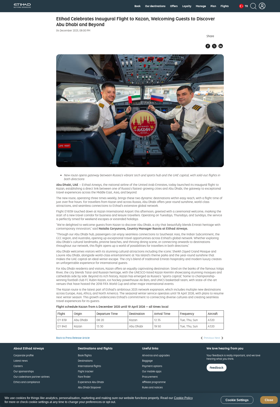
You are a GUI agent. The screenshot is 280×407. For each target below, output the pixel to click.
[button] (243, 6)
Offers (174, 6)
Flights (225, 6)
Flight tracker (86, 371)
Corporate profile (24, 355)
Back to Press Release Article (73, 338)
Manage (201, 6)
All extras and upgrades (156, 355)
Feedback (216, 367)
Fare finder (84, 376)
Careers (18, 366)
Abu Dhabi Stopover (89, 387)
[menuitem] (137, 6)
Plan (213, 6)
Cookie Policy (183, 398)
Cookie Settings (237, 400)
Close (269, 400)
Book (137, 6)
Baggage (147, 360)
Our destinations (155, 6)
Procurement (150, 376)
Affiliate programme (154, 382)
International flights (89, 366)
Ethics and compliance (27, 382)
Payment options (152, 366)
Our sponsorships (24, 371)
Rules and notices (152, 387)
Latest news (21, 360)
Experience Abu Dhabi (91, 382)
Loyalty (186, 6)
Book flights (85, 355)
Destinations (85, 360)
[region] (140, 400)
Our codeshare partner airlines (32, 376)
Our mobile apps (151, 371)
